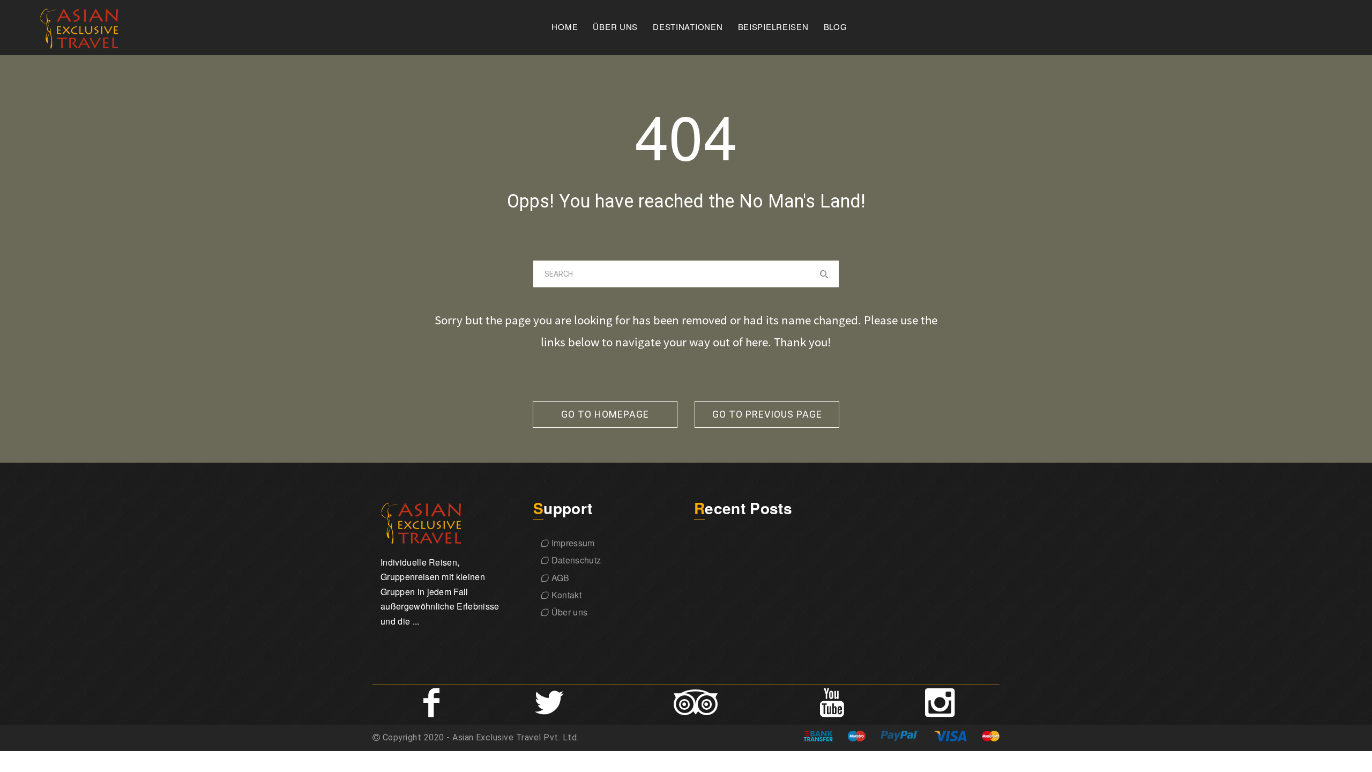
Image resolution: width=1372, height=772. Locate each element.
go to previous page (767, 414)
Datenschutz (575, 560)
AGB (559, 577)
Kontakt (565, 595)
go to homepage (605, 414)
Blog (835, 26)
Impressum (571, 543)
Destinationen (687, 26)
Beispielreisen (773, 26)
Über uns (615, 26)
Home (564, 26)
